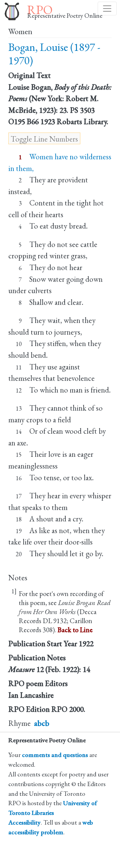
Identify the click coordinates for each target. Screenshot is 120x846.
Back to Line (75, 629)
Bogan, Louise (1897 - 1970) (54, 54)
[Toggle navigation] (107, 8)
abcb (41, 723)
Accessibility (24, 822)
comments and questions (55, 755)
